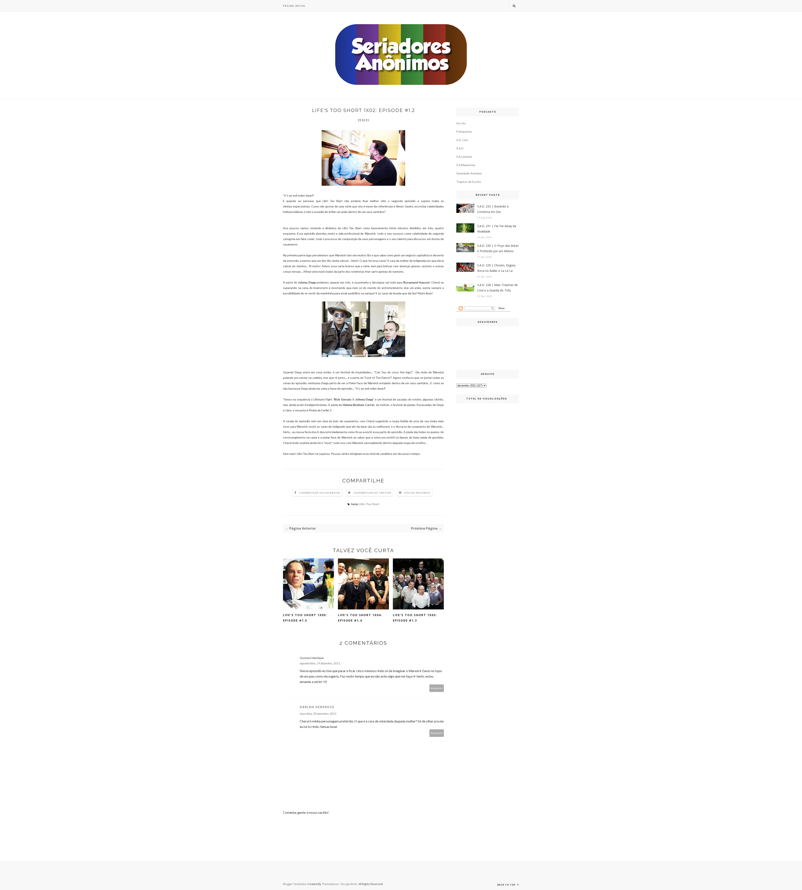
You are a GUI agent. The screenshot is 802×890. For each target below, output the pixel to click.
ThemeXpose (330, 884)
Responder (437, 688)
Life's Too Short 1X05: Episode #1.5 (305, 617)
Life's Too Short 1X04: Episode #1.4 (360, 617)
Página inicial (294, 5)
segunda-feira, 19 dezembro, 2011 (320, 663)
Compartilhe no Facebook (319, 492)
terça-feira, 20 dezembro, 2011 (318, 713)
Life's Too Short (369, 504)
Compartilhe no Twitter (372, 492)
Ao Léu (461, 123)
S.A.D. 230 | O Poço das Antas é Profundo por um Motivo (498, 248)
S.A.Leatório (464, 156)
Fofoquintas (464, 131)
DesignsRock (349, 884)
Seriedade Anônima (469, 173)
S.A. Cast (462, 140)
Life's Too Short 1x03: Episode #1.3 (415, 617)
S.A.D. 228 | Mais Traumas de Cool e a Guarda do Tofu (497, 287)
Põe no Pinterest (417, 492)
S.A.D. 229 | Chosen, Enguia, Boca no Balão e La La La (496, 268)
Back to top (506, 884)
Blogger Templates (295, 884)
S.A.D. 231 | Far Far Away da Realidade (496, 228)
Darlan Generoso (317, 707)
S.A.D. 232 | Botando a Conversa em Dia (493, 209)
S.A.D (459, 148)
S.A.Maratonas (465, 165)
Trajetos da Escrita (468, 181)
